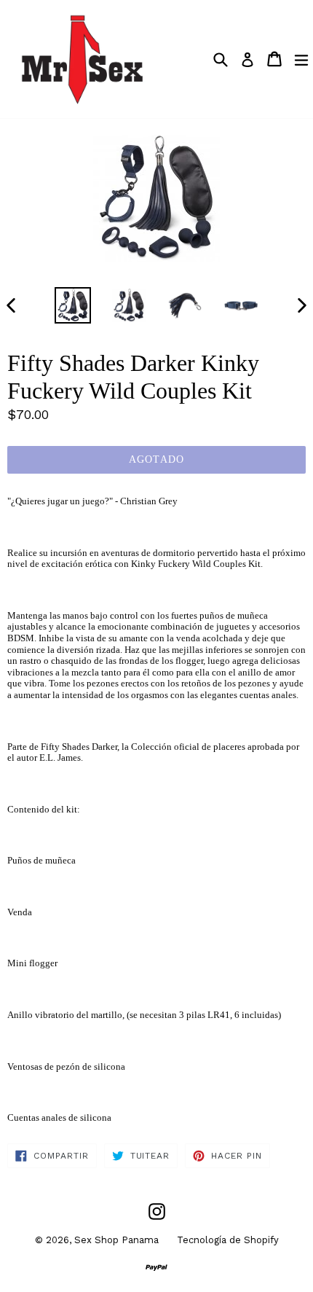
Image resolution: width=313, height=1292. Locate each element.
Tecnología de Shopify (228, 1239)
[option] (72, 305)
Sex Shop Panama (116, 1239)
